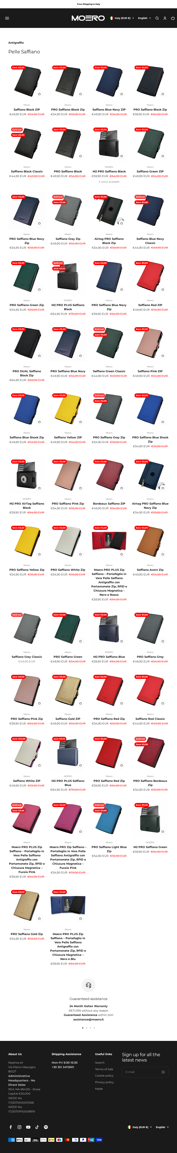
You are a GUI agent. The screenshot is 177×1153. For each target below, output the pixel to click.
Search (100, 1062)
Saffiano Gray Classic (27, 656)
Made (99, 1088)
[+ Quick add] (39, 94)
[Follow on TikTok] (37, 1127)
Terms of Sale (104, 1069)
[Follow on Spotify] (46, 1127)
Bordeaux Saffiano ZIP (109, 503)
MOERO (109, 167)
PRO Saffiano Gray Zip (109, 437)
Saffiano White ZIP (26, 781)
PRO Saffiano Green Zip (27, 305)
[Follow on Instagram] (19, 1127)
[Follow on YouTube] (28, 1127)
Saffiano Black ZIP (27, 109)
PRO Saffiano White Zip (68, 569)
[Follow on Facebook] (10, 1127)
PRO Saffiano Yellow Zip (26, 569)
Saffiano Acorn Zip (150, 569)
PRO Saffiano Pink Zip (68, 503)
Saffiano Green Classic (109, 371)
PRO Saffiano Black (68, 171)
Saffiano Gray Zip (68, 239)
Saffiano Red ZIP (150, 305)
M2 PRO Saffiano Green (150, 847)
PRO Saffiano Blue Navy (67, 371)
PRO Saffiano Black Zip (68, 109)
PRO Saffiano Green (68, 656)
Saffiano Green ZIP (150, 171)
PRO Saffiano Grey (150, 656)
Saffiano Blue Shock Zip (27, 437)
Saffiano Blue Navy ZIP (109, 109)
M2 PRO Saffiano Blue (109, 656)
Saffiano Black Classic (27, 171)
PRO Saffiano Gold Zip (27, 934)
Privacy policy (104, 1082)
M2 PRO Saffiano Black (109, 171)
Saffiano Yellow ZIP (68, 437)
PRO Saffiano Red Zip (109, 718)
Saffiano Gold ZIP (67, 718)
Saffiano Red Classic (150, 718)
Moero (27, 105)
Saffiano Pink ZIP (150, 371)
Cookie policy (104, 1075)
